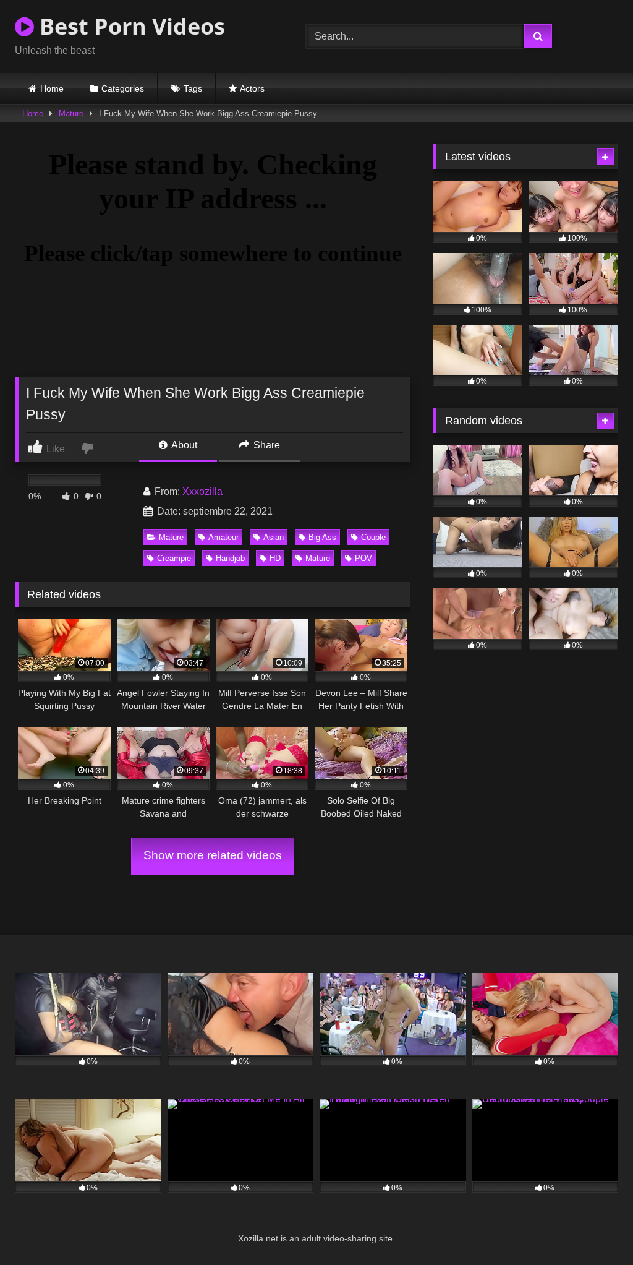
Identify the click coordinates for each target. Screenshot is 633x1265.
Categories (122, 88)
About (183, 445)
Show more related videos (212, 855)
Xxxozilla (202, 491)
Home (52, 88)
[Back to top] (594, 1228)
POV (363, 558)
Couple (373, 537)
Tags (193, 88)
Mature (71, 113)
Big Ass (322, 537)
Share (265, 445)
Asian (273, 537)
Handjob (230, 558)
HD (275, 558)
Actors (252, 88)
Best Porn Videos (129, 26)
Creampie (174, 558)
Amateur (223, 537)
